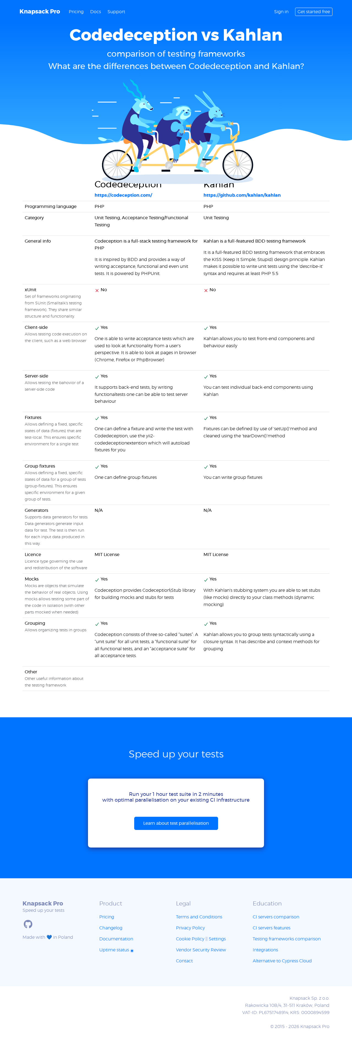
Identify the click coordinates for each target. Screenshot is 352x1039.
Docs (95, 12)
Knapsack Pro (40, 12)
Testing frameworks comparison (287, 939)
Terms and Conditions (199, 917)
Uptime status (114, 950)
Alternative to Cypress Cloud (282, 961)
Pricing (76, 12)
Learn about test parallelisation (176, 823)
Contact (184, 961)
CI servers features (271, 928)
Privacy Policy (190, 928)
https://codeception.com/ (123, 195)
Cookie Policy (190, 939)
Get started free (314, 12)
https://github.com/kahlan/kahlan (242, 195)
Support (116, 12)
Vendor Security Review (201, 950)
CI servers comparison (276, 917)
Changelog (110, 928)
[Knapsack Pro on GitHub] (28, 924)
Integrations (265, 950)
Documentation (116, 939)
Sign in (281, 12)
